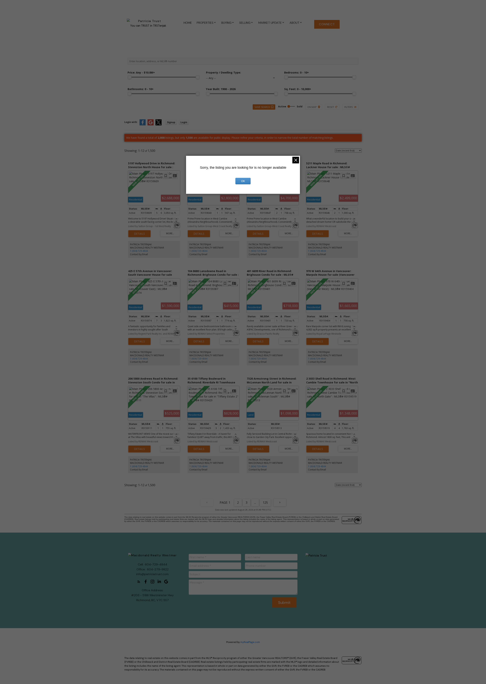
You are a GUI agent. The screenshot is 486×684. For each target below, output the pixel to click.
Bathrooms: (141, 89)
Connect (327, 24)
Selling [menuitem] (244, 23)
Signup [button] (171, 122)
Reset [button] (330, 107)
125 (265, 502)
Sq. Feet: (297, 89)
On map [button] (312, 107)
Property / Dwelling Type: (223, 72)
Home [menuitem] (188, 23)
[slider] (129, 77)
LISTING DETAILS (139, 233)
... (255, 502)
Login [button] (184, 122)
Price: (141, 72)
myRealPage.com (250, 642)
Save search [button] (262, 107)
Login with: (131, 122)
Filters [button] (348, 107)
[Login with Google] (151, 124)
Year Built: (221, 89)
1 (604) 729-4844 (139, 251)
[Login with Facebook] (143, 124)
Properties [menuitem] (205, 23)
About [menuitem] (294, 23)
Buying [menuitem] (226, 23)
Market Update (270, 23)
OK (243, 181)
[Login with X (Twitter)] (158, 124)
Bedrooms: (296, 72)
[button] (327, 24)
